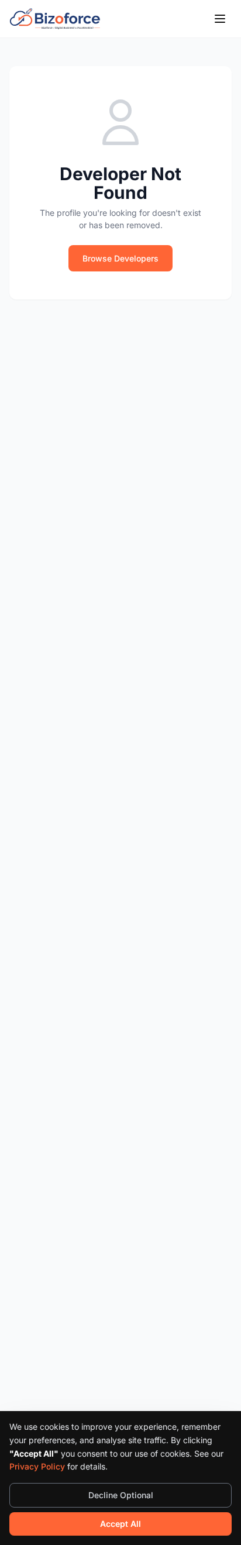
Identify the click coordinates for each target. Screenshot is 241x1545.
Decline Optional (120, 1495)
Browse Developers (120, 258)
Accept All (120, 1524)
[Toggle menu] (220, 18)
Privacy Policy (37, 1466)
